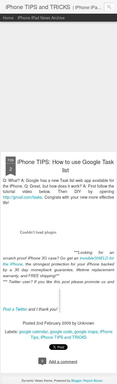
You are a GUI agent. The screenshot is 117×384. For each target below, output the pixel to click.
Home (8, 17)
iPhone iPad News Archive (41, 17)
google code (61, 331)
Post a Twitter (15, 309)
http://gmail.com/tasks (22, 197)
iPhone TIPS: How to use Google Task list (65, 165)
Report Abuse (92, 380)
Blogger (76, 380)
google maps (86, 331)
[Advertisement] (58, 86)
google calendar (33, 331)
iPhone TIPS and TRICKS (63, 337)
